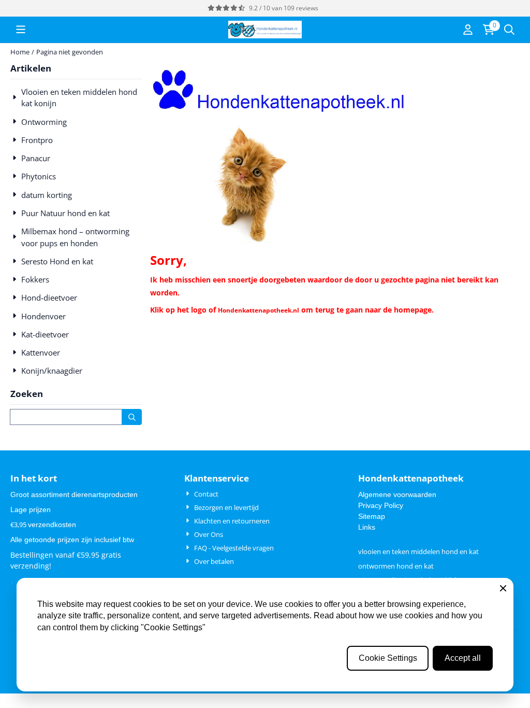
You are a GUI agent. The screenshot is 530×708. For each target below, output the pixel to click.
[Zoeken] (132, 417)
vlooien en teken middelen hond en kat (418, 551)
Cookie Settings (388, 658)
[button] (20, 29)
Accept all (463, 658)
